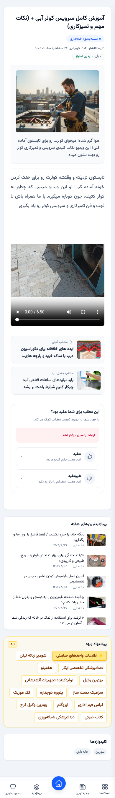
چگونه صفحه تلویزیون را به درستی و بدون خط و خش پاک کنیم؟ (48, 600)
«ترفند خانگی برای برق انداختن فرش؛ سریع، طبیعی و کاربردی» (52, 558)
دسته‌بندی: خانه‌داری (84, 38)
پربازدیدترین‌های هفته (89, 524)
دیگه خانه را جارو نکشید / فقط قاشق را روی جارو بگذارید (48, 537)
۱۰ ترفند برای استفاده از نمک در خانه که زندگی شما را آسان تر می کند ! (48, 620)
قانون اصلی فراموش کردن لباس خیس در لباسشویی (54, 579)
